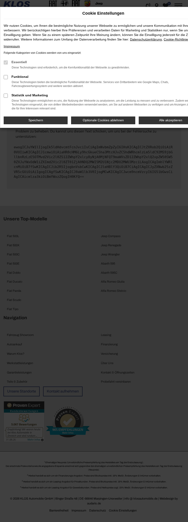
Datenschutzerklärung (146, 39)
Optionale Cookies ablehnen (103, 120)
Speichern (35, 120)
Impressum (12, 46)
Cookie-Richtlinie (176, 39)
